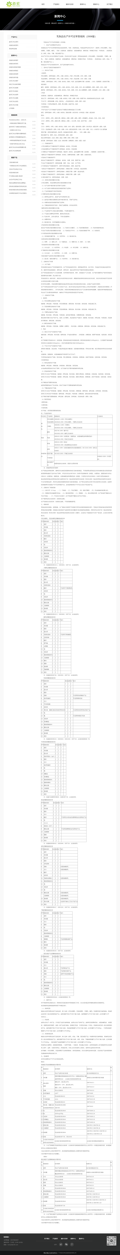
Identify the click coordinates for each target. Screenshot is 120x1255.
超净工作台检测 (13, 87)
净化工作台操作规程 (15, 84)
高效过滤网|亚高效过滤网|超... (18, 183)
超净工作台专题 (13, 105)
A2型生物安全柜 (13, 172)
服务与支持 (69, 4)
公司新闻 (11, 108)
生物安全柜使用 (13, 74)
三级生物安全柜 (13, 162)
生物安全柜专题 (69, 23)
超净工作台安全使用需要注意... (18, 147)
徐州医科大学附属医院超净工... (18, 137)
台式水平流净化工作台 (15, 179)
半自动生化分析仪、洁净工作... (18, 120)
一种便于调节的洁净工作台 (17, 144)
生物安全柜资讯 (13, 63)
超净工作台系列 (13, 42)
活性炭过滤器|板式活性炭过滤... (18, 186)
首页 (43, 4)
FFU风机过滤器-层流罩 (16, 176)
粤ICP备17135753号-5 (50, 1253)
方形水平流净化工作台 (15, 169)
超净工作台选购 (13, 98)
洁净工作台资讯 (13, 101)
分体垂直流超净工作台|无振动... (18, 193)
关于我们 (110, 4)
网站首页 (54, 23)
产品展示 (56, 4)
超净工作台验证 (13, 91)
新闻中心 (83, 4)
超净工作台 (56, 493)
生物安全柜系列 (13, 45)
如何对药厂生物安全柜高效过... (18, 126)
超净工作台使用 (13, 94)
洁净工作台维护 (13, 81)
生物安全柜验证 (13, 70)
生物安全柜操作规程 (15, 67)
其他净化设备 (13, 48)
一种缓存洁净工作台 (15, 130)
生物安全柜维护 (13, 60)
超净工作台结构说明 (15, 150)
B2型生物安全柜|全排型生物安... (18, 189)
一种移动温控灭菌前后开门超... (18, 123)
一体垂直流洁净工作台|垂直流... (18, 165)
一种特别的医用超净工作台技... (18, 140)
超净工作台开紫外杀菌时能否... (18, 133)
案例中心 (96, 4)
